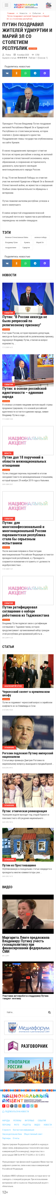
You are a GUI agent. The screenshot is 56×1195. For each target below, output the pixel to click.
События (8, 313)
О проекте (6, 1130)
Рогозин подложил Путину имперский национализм (27, 755)
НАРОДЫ (6, 1120)
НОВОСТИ (48, 1125)
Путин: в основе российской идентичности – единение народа (24, 392)
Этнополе (9, 747)
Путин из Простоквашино (19, 865)
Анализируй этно (13, 686)
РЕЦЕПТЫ (27, 1125)
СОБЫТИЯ (42, 1120)
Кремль (27, 243)
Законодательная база (12, 1134)
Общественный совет (33, 1134)
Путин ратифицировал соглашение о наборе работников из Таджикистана (25, 611)
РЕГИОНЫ (17, 1120)
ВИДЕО (37, 1125)
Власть (7, 453)
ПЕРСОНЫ (6, 1125)
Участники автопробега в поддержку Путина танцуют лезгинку (25, 997)
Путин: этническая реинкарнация (24, 811)
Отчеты (16, 1138)
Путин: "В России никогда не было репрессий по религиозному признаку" (24, 321)
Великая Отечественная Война (16, 237)
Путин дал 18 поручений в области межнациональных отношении (24, 461)
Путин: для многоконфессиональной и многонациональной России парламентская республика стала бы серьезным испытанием (24, 533)
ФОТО (16, 1125)
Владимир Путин (11, 243)
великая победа (41, 237)
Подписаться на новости (16, 1111)
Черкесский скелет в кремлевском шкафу (26, 693)
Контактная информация (23, 1130)
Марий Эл (40, 243)
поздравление (10, 248)
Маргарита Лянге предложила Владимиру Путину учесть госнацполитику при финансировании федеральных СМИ (26, 944)
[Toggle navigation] (6, 5)
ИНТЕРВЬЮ (29, 1120)
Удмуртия (26, 248)
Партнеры (6, 1138)
